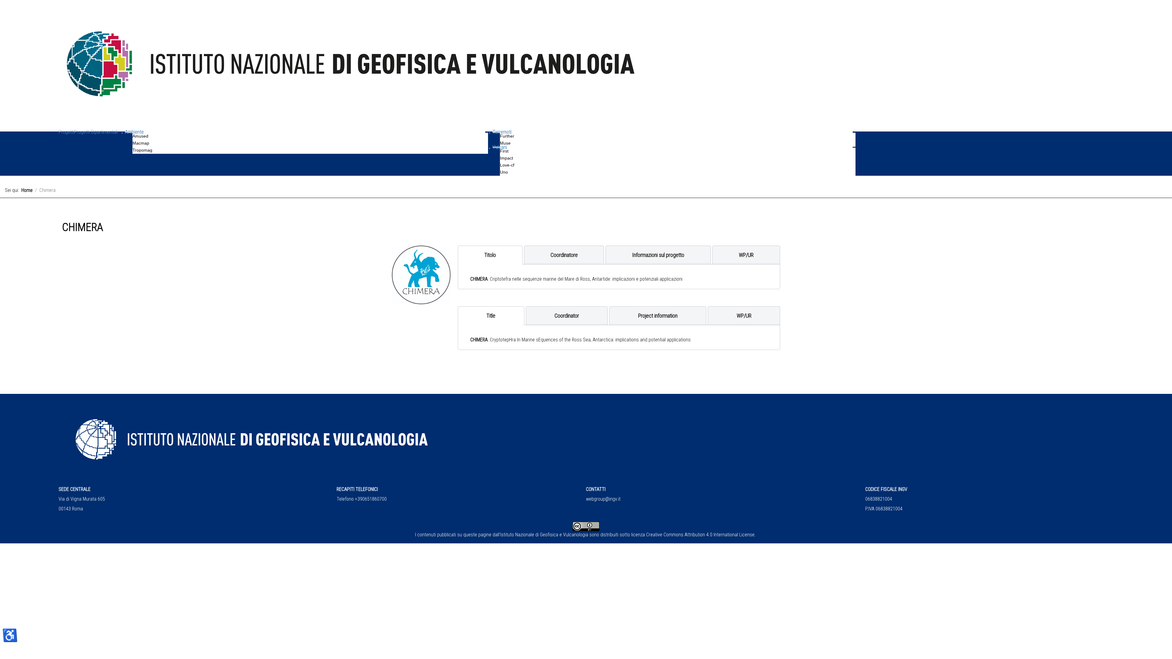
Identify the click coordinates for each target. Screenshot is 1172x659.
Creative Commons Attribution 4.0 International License (700, 535)
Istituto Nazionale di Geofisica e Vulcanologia (544, 535)
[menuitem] (66, 140)
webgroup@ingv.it (603, 499)
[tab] (490, 255)
